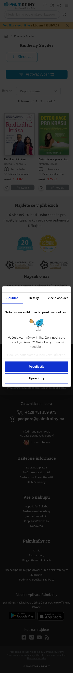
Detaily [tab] (34, 298)
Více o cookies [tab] (58, 298)
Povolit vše (36, 366)
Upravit (34, 378)
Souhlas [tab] (12, 298)
